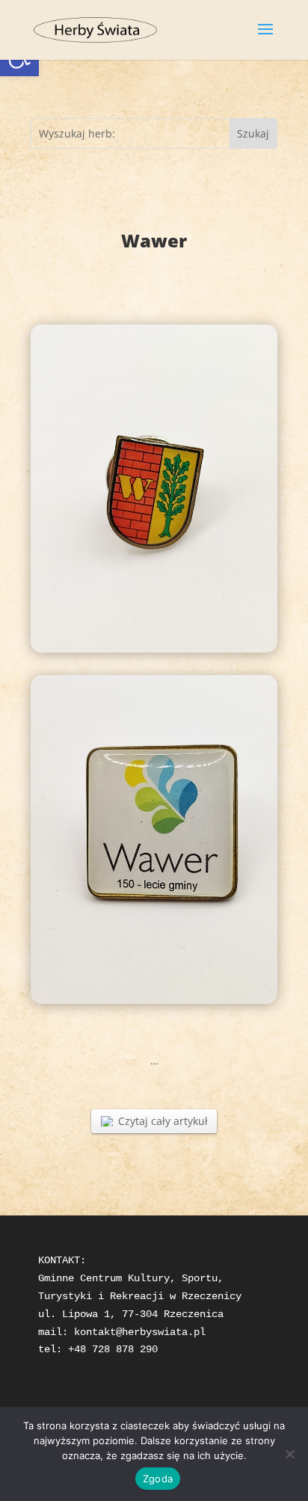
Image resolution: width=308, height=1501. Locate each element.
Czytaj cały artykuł (163, 1121)
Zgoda (158, 1479)
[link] (95, 29)
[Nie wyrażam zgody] (289, 1453)
